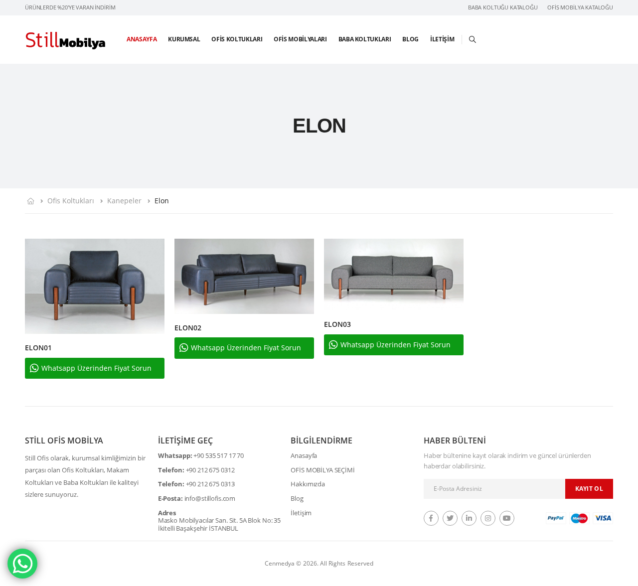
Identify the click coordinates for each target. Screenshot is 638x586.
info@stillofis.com (210, 498)
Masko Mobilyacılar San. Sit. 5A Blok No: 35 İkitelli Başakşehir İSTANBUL (219, 524)
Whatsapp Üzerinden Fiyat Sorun (96, 368)
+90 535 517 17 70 (218, 455)
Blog (410, 39)
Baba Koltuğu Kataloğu (503, 7)
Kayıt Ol (589, 488)
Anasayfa (142, 39)
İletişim (442, 39)
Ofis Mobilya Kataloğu (580, 7)
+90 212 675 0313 (210, 484)
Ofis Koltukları (236, 39)
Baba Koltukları (364, 39)
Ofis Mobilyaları (300, 39)
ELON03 (337, 324)
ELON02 (187, 327)
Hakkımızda (308, 484)
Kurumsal (184, 39)
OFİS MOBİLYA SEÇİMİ (323, 469)
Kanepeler (124, 200)
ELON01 (38, 347)
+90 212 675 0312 (210, 469)
